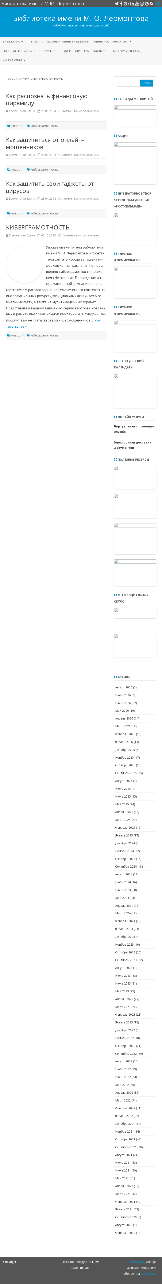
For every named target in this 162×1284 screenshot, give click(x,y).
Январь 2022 (124, 1116)
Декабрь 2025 (125, 750)
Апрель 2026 (124, 718)
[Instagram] (142, 4)
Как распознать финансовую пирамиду (47, 99)
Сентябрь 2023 (126, 960)
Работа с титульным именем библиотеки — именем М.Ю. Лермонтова (79, 41)
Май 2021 (122, 1178)
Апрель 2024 (124, 906)
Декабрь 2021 (125, 1124)
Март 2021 (123, 1194)
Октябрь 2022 (125, 1046)
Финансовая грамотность (83, 51)
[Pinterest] (147, 4)
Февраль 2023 (125, 1014)
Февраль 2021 (125, 1202)
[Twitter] (117, 4)
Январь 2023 (124, 1022)
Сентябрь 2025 (126, 773)
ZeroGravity (137, 1262)
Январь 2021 (124, 1209)
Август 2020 (123, 1225)
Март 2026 (123, 726)
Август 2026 (123, 687)
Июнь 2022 (123, 1077)
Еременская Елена (22, 111)
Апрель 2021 (124, 1186)
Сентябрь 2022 (126, 1054)
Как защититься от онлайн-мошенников (45, 143)
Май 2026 (122, 711)
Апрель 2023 (124, 999)
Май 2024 (122, 898)
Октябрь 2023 (125, 952)
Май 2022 (122, 1085)
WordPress (148, 1274)
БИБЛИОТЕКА (11, 41)
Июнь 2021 (123, 1170)
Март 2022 (123, 1100)
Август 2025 (123, 781)
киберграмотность (44, 126)
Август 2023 (123, 968)
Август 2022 (123, 1061)
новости (17, 126)
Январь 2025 (124, 835)
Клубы (48, 51)
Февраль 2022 (125, 1108)
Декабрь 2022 (125, 1030)
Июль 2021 (123, 1162)
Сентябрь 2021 (126, 1147)
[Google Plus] (126, 4)
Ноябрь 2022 (124, 1038)
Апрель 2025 (124, 812)
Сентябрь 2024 (126, 866)
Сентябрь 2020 (126, 1217)
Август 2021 (123, 1155)
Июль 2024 (123, 882)
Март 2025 (123, 820)
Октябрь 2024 (125, 859)
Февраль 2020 (125, 1233)
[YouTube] (137, 4)
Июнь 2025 (123, 796)
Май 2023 (122, 991)
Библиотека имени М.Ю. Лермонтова (81, 18)
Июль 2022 (123, 1069)
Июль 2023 (123, 976)
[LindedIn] (132, 4)
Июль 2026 (123, 695)
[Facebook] (121, 4)
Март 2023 (123, 1007)
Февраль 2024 (125, 921)
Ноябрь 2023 (124, 944)
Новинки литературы (17, 51)
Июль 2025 (123, 789)
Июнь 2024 (123, 890)
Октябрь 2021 (125, 1139)
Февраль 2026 (125, 734)
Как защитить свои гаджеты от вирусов (50, 187)
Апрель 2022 (124, 1092)
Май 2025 (122, 804)
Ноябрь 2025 (124, 757)
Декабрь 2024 (125, 843)
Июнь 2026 (123, 703)
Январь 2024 (124, 929)
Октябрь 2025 (125, 765)
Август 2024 (123, 874)
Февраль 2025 (125, 827)
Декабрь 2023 (125, 937)
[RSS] (151, 4)
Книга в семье (12, 60)
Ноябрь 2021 (124, 1131)
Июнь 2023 (123, 983)
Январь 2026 (124, 742)
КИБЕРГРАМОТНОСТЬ (126, 51)
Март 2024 (123, 913)
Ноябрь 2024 (124, 851)
